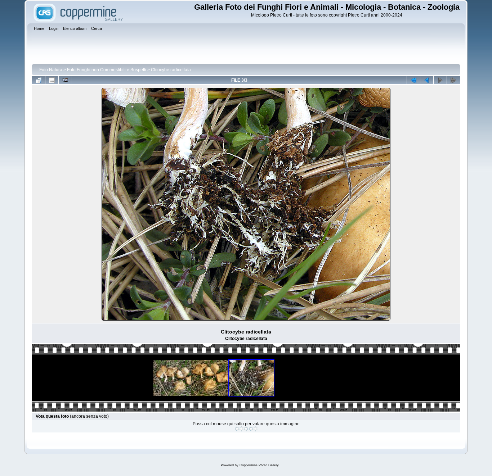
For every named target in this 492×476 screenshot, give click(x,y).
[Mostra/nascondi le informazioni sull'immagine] (51, 80)
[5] (255, 428)
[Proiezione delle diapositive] (65, 80)
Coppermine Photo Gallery (259, 465)
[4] (251, 428)
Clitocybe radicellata (171, 69)
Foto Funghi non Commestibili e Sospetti (106, 69)
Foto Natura (50, 69)
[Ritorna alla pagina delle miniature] (38, 80)
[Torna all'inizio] (413, 80)
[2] (241, 428)
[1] (236, 428)
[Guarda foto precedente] (426, 80)
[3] (246, 428)
